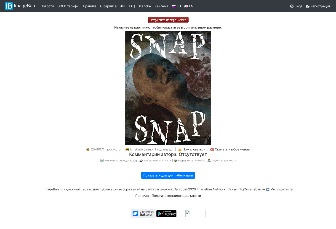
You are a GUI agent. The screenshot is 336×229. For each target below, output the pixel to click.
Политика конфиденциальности (176, 195)
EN (190, 6)
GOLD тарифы (68, 6)
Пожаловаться (194, 149)
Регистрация (320, 6)
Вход (297, 6)
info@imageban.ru (251, 189)
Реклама (161, 6)
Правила (89, 6)
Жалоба (145, 6)
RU (178, 6)
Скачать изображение (232, 149)
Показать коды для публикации (168, 175)
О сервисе (108, 6)
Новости (47, 6)
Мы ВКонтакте (281, 189)
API (122, 6)
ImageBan (24, 5)
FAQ (132, 6)
